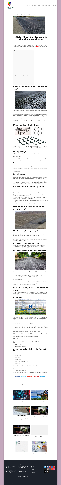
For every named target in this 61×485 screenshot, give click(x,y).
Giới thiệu (34, 5)
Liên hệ (32, 469)
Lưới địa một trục (19, 56)
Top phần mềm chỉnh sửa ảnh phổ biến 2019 (39, 416)
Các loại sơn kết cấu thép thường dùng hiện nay (21, 419)
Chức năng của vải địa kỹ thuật (20, 63)
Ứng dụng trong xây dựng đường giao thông (24, 71)
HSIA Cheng (19, 77)
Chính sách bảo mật (46, 5)
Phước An (38, 46)
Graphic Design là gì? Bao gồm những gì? (39, 453)
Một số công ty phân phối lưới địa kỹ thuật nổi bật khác (25, 79)
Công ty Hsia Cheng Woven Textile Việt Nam (21, 330)
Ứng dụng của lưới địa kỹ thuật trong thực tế (22, 65)
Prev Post (22, 383)
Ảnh (39, 5)
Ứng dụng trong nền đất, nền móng (22, 69)
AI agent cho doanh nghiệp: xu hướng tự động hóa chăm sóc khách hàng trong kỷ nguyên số (21, 402)
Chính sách (33, 472)
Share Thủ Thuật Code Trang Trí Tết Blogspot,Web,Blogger (39, 437)
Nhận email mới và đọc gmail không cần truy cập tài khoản (22, 454)
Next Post (38, 383)
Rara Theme (34, 483)
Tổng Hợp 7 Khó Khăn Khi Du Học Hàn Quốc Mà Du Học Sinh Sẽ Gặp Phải (39, 402)
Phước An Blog (19, 483)
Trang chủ (27, 5)
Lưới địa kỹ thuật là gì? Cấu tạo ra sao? (22, 52)
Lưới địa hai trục (19, 58)
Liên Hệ (54, 5)
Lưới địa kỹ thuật (16, 110)
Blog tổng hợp (30, 41)
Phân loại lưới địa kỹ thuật (20, 54)
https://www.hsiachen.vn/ (22, 346)
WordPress (41, 483)
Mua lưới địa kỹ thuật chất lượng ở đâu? (22, 75)
